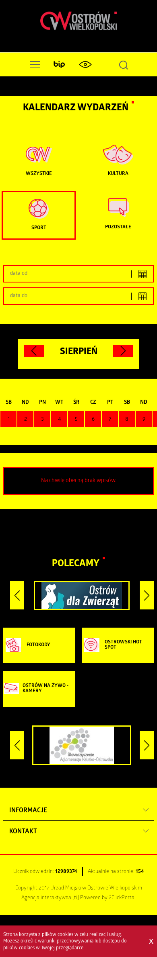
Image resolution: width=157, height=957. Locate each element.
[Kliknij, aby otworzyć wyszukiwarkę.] (123, 65)
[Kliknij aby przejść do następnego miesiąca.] (123, 351)
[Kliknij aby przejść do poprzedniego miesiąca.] (34, 351)
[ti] (75, 898)
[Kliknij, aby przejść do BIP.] (59, 65)
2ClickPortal (122, 898)
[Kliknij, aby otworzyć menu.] (33, 65)
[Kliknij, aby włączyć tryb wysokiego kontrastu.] (85, 65)
